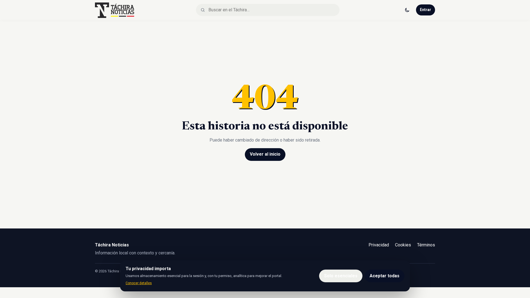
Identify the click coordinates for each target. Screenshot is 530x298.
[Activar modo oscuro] (407, 10)
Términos (426, 245)
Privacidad (379, 245)
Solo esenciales (340, 275)
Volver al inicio (265, 154)
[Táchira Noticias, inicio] (114, 9)
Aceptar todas (384, 275)
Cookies (403, 245)
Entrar (425, 9)
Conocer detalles (139, 283)
